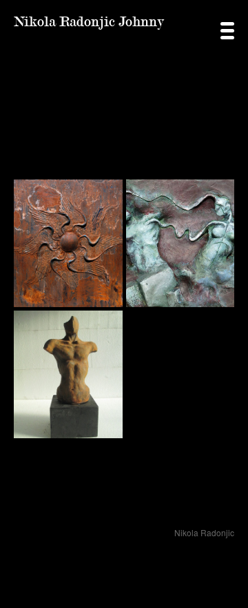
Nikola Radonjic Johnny (89, 22)
